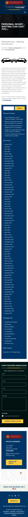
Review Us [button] (14, 501)
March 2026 (8, 154)
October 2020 (8, 289)
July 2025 (7, 170)
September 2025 (9, 166)
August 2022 (8, 249)
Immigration (8, 341)
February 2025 (9, 182)
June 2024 (7, 201)
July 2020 (7, 296)
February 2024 (9, 211)
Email (4, 381)
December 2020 (9, 285)
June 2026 (7, 149)
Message (4, 396)
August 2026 (8, 144)
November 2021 (9, 268)
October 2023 (8, 218)
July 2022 (7, 251)
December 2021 (9, 266)
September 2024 (9, 194)
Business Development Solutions (13, 513)
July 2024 (7, 199)
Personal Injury (9, 49)
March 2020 (8, 301)
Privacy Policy (20, 511)
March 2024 (8, 208)
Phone (3, 388)
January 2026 (8, 159)
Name (3, 374)
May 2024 (7, 204)
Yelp (14, 489)
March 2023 (8, 235)
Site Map (12, 511)
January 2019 (8, 306)
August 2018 (8, 313)
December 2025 (9, 161)
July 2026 (7, 147)
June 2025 (7, 173)
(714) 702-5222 (7, 100)
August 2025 (8, 168)
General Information (10, 338)
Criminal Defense (9, 334)
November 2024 (9, 189)
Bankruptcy (8, 324)
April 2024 (7, 206)
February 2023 (9, 237)
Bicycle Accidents (9, 327)
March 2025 (8, 180)
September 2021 (9, 273)
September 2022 (9, 247)
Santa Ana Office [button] (12, 462)
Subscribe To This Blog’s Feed (11, 352)
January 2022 (8, 263)
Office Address (13, 441)
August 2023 (8, 223)
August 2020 (8, 294)
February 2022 (9, 261)
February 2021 (9, 280)
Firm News (8, 336)
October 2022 (8, 244)
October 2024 (8, 192)
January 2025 (8, 185)
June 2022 (7, 254)
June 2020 (7, 299)
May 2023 (7, 230)
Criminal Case (8, 331)
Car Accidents (8, 329)
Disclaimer (5, 413)
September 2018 (9, 311)
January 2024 (8, 213)
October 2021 (8, 270)
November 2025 (9, 163)
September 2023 (9, 220)
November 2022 (9, 242)
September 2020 (9, 292)
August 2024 (8, 197)
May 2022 (7, 256)
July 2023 (7, 225)
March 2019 (8, 304)
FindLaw (14, 515)
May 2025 (7, 175)
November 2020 (9, 287)
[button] (25, 12)
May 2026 (7, 151)
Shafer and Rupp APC (15, 48)
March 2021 (8, 277)
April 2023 (7, 232)
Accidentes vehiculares (11, 322)
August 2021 (8, 275)
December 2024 (9, 187)
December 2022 (9, 239)
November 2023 (9, 216)
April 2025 (7, 178)
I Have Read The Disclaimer (12, 416)
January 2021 (8, 282)
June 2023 (7, 227)
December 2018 (9, 308)
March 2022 (8, 258)
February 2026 (9, 156)
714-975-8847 (19, 7)
